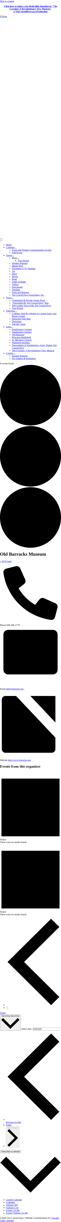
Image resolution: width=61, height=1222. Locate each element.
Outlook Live (12, 1207)
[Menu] (1, 239)
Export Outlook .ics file (17, 1213)
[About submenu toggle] (13, 256)
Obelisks (16, 289)
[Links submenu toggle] (12, 327)
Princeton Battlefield (21, 337)
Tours (8, 297)
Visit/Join (10, 311)
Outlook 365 (12, 1205)
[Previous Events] (33, 1005)
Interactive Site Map (21, 319)
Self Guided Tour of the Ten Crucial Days (31, 305)
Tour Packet (23, 260)
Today (3, 1013)
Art (13, 271)
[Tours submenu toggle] (12, 298)
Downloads (17, 287)
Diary (14, 274)
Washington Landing (21, 332)
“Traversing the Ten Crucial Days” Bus (30, 303)
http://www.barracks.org (19, 760)
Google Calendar (14, 1199)
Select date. (27, 1029)
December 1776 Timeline (24, 268)
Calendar (10, 247)
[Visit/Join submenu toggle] (16, 311)
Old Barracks (18, 334)
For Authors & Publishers (24, 358)
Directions (16, 321)
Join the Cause (18, 324)
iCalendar (10, 1202)
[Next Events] (7, 1007)
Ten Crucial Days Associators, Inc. (28, 295)
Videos (15, 284)
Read (14, 279)
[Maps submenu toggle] (18, 258)
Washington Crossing (22, 329)
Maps (14, 258)
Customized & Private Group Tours (28, 300)
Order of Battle (19, 282)
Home (9, 245)
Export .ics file (13, 1210)
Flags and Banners (20, 292)
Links (8, 327)
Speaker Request (20, 263)
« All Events (6, 561)
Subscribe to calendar (10, 1151)
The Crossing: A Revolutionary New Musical (33, 350)
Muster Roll (17, 266)
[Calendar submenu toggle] (15, 248)
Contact (9, 353)
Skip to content (7, 1)
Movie (15, 276)
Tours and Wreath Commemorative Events (32, 250)
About (9, 255)
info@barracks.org (15, 689)
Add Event (17, 252)
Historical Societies (21, 342)
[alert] (30, 807)
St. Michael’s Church (22, 340)
